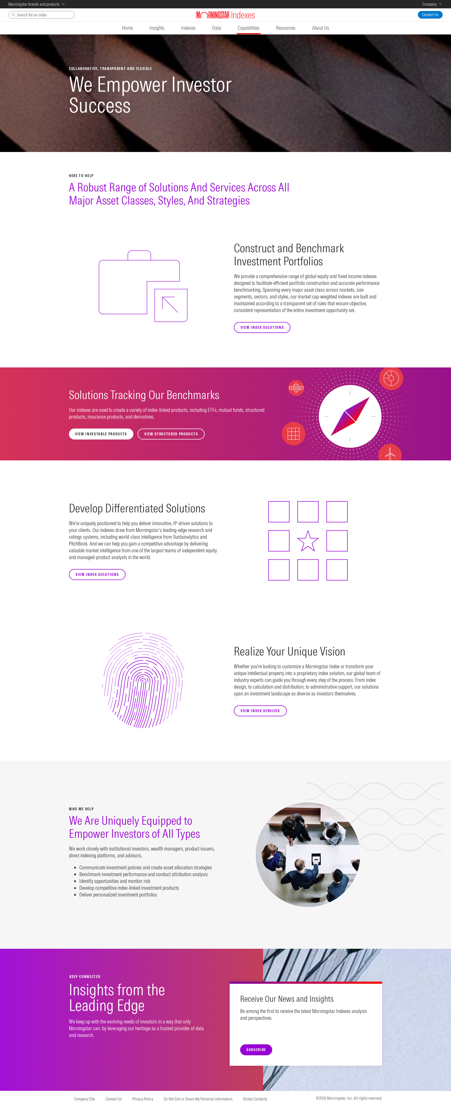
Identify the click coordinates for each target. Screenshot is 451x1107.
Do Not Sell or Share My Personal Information (198, 1099)
